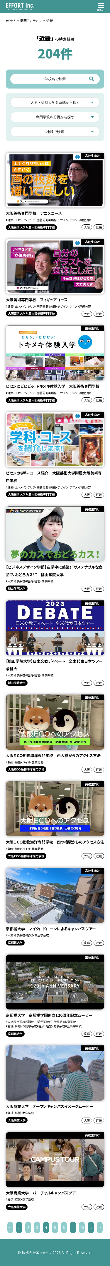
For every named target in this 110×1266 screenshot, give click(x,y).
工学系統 (56, 1021)
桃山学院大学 (17, 588)
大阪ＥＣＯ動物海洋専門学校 (26, 769)
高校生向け (92, 155)
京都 (87, 943)
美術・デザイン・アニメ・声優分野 (70, 220)
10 (82, 1227)
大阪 (87, 227)
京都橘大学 (15, 942)
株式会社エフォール (37, 1252)
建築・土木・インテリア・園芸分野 (28, 220)
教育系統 (70, 1021)
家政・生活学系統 (38, 935)
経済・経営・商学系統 (40, 581)
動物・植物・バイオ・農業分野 (25, 762)
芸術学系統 (74, 1026)
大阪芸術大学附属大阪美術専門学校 (31, 227)
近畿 (99, 227)
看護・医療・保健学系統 (22, 1026)
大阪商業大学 (17, 1120)
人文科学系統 (16, 581)
